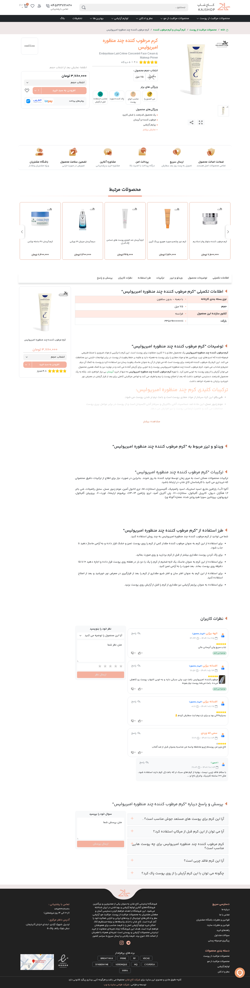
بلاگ (62, 18)
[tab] (223, 110)
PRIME (123, 958)
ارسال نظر (100, 675)
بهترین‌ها (98, 18)
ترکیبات (160, 278)
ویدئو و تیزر (176, 278)
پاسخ (133, 633)
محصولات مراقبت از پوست (215, 18)
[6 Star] (120, 667)
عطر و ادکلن (146, 18)
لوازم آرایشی (121, 18)
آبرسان (110, 372)
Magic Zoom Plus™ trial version (177, 40)
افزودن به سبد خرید (64, 90)
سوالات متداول (222, 935)
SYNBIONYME (102, 965)
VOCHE (146, 958)
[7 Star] (115, 667)
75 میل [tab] (139, 77)
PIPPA (125, 971)
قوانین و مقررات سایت (218, 925)
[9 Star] (104, 667)
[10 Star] (99, 667)
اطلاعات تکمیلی (221, 278)
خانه (223, 30)
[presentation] (228, 232)
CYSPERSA (149, 965)
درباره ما (226, 909)
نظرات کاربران (125, 278)
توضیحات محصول (197, 278)
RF (134, 958)
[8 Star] (109, 667)
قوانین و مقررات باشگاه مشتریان (213, 920)
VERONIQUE (121, 965)
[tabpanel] (196, 70)
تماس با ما (224, 915)
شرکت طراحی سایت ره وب (116, 985)
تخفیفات (77, 18)
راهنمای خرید (223, 930)
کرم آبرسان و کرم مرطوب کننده (169, 30)
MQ (135, 965)
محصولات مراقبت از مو (176, 18)
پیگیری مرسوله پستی (219, 941)
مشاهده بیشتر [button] (151, 422)
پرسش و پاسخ (105, 278)
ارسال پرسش (100, 844)
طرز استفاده (144, 278)
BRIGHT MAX (107, 958)
